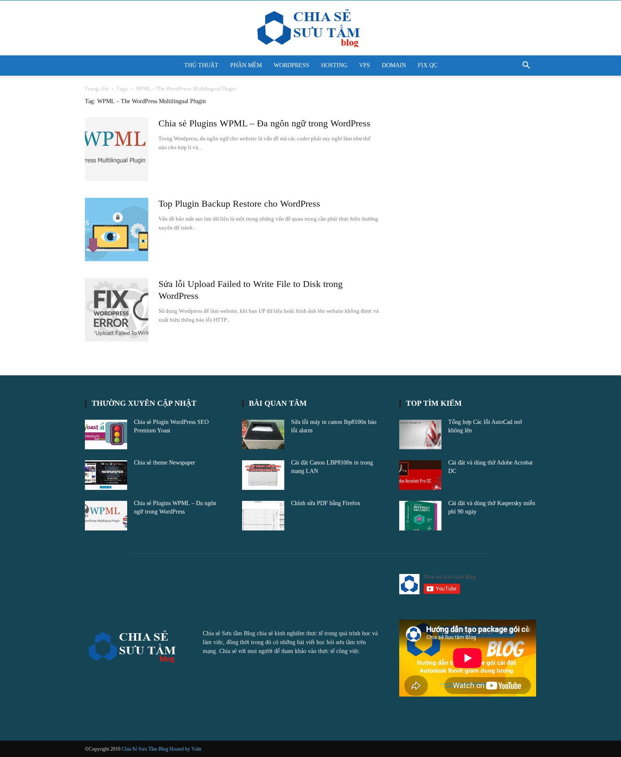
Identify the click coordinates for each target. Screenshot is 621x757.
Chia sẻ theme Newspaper (164, 462)
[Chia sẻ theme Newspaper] (106, 475)
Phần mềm (246, 65)
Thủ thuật (201, 65)
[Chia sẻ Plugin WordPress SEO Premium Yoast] (106, 434)
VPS (364, 65)
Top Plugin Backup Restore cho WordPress (239, 203)
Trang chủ (97, 88)
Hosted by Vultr (185, 749)
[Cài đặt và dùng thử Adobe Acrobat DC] (420, 475)
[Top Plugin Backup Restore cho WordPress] (116, 229)
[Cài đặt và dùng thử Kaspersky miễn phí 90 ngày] (420, 515)
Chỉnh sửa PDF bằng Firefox (325, 503)
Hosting (334, 65)
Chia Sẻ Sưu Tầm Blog (145, 749)
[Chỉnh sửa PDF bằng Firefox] (263, 515)
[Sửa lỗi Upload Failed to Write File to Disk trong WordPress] (116, 310)
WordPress (291, 65)
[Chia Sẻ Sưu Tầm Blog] (310, 28)
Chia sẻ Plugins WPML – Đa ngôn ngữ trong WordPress (264, 123)
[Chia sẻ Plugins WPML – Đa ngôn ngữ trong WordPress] (116, 149)
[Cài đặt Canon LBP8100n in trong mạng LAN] (263, 475)
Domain (394, 65)
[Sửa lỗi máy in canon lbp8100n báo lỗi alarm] (263, 434)
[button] (526, 66)
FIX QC (427, 65)
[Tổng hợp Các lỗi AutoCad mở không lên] (420, 434)
